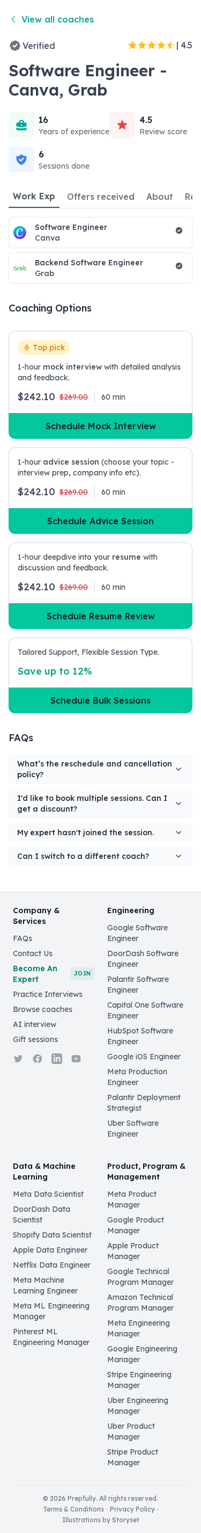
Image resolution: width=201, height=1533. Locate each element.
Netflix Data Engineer (52, 1265)
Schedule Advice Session (100, 521)
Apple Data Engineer (50, 1250)
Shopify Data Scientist (52, 1235)
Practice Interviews (48, 994)
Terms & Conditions (73, 1509)
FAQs (22, 938)
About (159, 196)
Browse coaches (42, 1009)
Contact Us (33, 953)
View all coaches (57, 19)
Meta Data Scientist (48, 1194)
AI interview (34, 1024)
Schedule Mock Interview (101, 426)
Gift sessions (35, 1039)
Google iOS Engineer (144, 1056)
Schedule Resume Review (101, 616)
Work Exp (34, 196)
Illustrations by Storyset (100, 1520)
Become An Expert (52, 974)
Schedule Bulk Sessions (100, 700)
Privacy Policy (132, 1509)
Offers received (101, 196)
